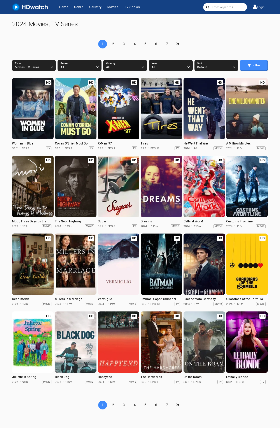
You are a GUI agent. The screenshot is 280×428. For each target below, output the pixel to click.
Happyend (105, 377)
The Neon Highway (68, 221)
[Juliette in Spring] (33, 342)
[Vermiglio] (118, 264)
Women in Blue (22, 143)
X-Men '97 (105, 143)
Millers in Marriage (68, 299)
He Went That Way (196, 143)
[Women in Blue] (33, 108)
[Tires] (161, 108)
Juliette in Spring (24, 377)
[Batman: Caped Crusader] (161, 264)
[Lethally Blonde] (247, 342)
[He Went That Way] (204, 108)
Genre (79, 7)
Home (63, 7)
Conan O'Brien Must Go (71, 143)
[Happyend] (118, 342)
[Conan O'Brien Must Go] (75, 108)
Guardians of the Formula (244, 299)
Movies (113, 7)
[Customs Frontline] (247, 186)
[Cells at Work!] (204, 186)
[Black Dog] (75, 342)
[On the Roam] (204, 342)
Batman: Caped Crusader (159, 299)
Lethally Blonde (237, 377)
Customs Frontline (239, 221)
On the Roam (193, 377)
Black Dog (62, 377)
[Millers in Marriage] (75, 264)
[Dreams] (161, 186)
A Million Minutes (238, 143)
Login (260, 7)
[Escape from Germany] (204, 264)
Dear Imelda (21, 299)
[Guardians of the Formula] (247, 264)
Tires (144, 143)
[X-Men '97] (118, 108)
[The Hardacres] (161, 342)
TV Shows (132, 7)
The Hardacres (151, 377)
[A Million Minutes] (247, 108)
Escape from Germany (200, 299)
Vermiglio (105, 299)
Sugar (102, 221)
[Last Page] (177, 44)
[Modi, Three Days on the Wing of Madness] (33, 186)
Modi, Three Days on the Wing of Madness (42, 221)
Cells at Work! (193, 221)
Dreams (146, 221)
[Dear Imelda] (33, 264)
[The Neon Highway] (75, 186)
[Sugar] (118, 186)
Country (95, 7)
